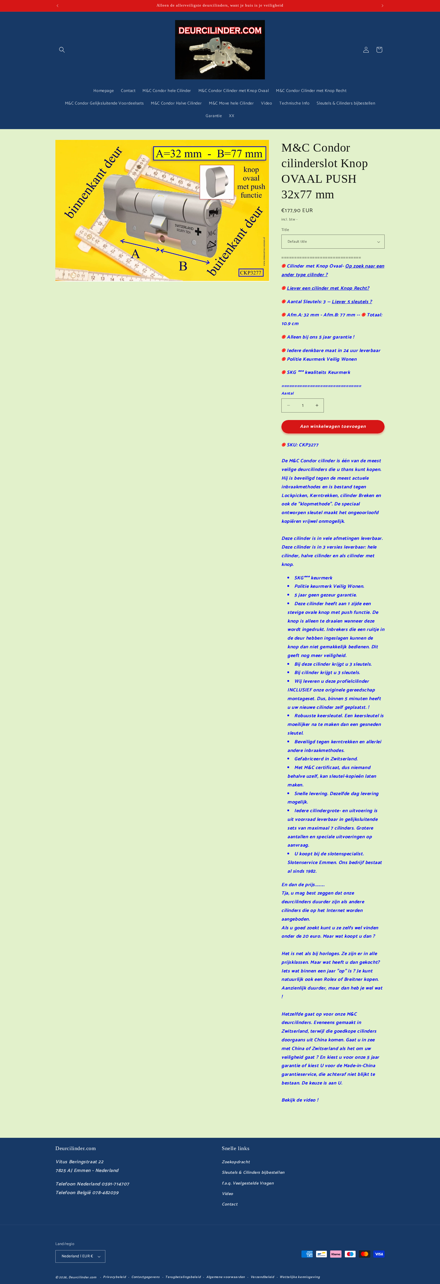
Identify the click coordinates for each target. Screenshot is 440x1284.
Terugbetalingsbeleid (183, 1277)
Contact (229, 1204)
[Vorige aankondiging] (57, 5)
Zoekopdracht (236, 1162)
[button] (62, 49)
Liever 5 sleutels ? (352, 302)
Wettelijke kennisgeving (300, 1277)
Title (285, 230)
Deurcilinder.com (82, 1277)
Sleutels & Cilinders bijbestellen (253, 1172)
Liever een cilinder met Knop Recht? (328, 288)
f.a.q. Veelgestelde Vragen (248, 1183)
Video (227, 1194)
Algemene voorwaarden (225, 1277)
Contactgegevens (145, 1277)
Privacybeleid (114, 1277)
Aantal (287, 394)
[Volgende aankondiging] (382, 5)
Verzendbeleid (262, 1277)
